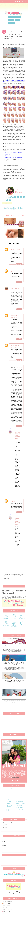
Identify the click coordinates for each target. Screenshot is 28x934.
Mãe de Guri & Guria (7, 909)
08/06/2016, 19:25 (19, 249)
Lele (12, 271)
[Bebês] (22, 875)
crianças (8, 791)
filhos (19, 799)
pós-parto (19, 805)
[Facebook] (10, 780)
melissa (13, 249)
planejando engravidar (10, 208)
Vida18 (13, 501)
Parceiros (5, 824)
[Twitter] (13, 780)
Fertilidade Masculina (19, 789)
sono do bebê (19, 809)
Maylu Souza (6, 907)
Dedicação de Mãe (7, 903)
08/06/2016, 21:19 (19, 271)
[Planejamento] (6, 619)
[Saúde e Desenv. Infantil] (14, 626)
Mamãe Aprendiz (7, 905)
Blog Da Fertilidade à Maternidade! (17, 435)
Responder (18, 264)
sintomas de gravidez (17, 209)
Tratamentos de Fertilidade (8, 822)
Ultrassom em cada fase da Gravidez (13, 157)
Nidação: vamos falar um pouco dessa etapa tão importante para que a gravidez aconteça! (14, 646)
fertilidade (19, 797)
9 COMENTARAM (7, 203)
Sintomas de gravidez (10, 155)
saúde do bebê (19, 807)
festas (8, 799)
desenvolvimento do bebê (9, 795)
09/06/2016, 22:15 (19, 346)
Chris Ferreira (15, 289)
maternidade (19, 801)
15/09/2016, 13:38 (19, 367)
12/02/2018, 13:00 (19, 501)
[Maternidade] (21, 619)
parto (8, 803)
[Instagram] (18, 780)
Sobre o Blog (5, 825)
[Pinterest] (15, 780)
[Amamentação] (6, 626)
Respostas (11, 428)
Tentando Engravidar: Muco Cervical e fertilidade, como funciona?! (14, 681)
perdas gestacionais (20, 803)
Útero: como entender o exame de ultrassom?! (14, 698)
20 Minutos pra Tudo (7, 901)
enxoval (20, 795)
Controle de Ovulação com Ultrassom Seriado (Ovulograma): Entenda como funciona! (14, 663)
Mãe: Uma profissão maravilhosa (10, 911)
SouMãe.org (6, 913)
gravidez (8, 801)
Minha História (15, 777)
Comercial (5, 827)
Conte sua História (8, 788)
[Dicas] (21, 626)
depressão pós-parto (19, 792)
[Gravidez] (14, 619)
